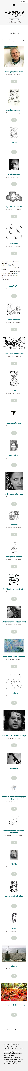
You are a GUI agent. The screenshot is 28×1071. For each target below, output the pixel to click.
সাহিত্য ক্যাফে (14, 19)
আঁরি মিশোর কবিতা (14, 175)
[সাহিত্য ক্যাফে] (14, 13)
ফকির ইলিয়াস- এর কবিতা (14, 557)
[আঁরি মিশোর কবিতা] (14, 164)
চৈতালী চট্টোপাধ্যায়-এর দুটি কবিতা (14, 589)
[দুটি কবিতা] (14, 132)
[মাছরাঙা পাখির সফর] (14, 412)
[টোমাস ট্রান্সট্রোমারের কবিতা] (14, 59)
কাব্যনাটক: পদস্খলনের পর (14, 110)
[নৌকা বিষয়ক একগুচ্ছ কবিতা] (14, 342)
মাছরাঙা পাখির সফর (14, 423)
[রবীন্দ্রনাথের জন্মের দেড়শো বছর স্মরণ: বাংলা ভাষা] (14, 788)
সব (5, 40)
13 (17, 1026)
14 (21, 1026)
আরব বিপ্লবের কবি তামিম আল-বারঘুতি (13, 736)
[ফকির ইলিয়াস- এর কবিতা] (14, 547)
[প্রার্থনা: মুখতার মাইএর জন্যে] (14, 480)
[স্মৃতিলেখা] (14, 953)
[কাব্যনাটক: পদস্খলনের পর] (14, 96)
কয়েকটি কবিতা (14, 286)
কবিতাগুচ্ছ (14, 693)
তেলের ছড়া (14, 768)
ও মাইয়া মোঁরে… (14, 455)
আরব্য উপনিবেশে (14, 320)
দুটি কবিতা (14, 142)
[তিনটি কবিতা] (14, 230)
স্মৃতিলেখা (14, 966)
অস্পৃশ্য (14, 929)
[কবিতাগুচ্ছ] (14, 681)
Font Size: (22, 1)
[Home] (2, 40)
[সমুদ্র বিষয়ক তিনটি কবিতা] (14, 196)
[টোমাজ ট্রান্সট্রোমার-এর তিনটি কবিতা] (14, 611)
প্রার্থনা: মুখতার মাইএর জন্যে (14, 494)
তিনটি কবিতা (14, 244)
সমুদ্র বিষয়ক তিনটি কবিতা (14, 207)
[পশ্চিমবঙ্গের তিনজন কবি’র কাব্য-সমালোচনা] (14, 820)
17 (11, 1029)
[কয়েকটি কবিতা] (14, 272)
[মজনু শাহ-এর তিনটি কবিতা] (14, 886)
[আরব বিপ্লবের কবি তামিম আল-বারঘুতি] (14, 722)
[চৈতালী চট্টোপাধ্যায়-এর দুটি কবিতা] (14, 579)
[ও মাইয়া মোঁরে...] (14, 445)
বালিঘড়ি (14, 391)
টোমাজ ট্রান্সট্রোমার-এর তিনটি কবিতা (14, 622)
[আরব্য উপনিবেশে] (14, 308)
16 (7, 1029)
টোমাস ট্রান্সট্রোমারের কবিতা (14, 72)
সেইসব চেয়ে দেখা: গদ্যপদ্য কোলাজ (14, 1005)
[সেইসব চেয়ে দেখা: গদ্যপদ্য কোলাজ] (14, 991)
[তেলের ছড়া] (14, 757)
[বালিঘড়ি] (14, 377)
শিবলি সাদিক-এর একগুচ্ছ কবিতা (14, 657)
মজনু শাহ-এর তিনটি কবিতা (14, 896)
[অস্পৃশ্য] (14, 918)
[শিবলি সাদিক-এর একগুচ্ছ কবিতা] (14, 645)
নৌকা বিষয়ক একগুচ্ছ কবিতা (13, 354)
